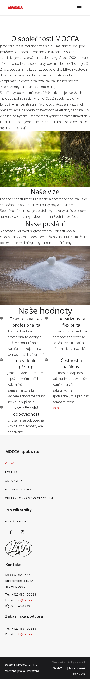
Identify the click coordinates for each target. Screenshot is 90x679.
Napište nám (15, 521)
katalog (58, 407)
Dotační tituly (18, 489)
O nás (10, 463)
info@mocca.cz (25, 600)
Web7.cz (59, 668)
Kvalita (11, 472)
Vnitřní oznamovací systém (29, 498)
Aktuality (13, 481)
